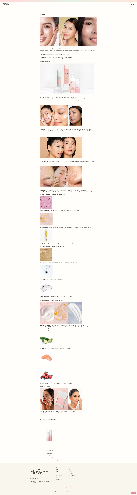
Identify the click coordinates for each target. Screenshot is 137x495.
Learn (81, 4)
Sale (73, 4)
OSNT (42, 14)
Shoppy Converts (68, 491)
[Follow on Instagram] (67, 487)
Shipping (71, 467)
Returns (70, 469)
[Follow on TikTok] (74, 487)
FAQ (57, 473)
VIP (77, 4)
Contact (70, 471)
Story (57, 471)
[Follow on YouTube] (70, 487)
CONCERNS (60, 4)
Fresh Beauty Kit (49, 450)
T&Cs (70, 477)
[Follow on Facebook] (63, 487)
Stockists (71, 473)
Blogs (57, 477)
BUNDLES (68, 4)
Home (57, 467)
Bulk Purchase (59, 479)
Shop (54, 4)
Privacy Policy (72, 475)
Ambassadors (59, 475)
